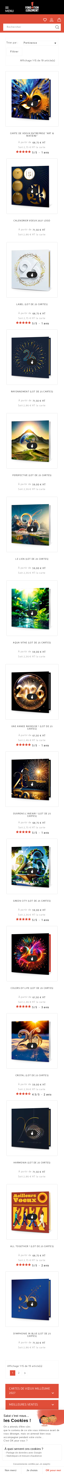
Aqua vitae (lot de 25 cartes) (32, 643)
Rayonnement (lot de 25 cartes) (32, 392)
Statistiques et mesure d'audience (24, 1456)
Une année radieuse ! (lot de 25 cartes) (32, 727)
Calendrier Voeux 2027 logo (32, 221)
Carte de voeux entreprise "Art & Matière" (32, 135)
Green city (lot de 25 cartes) (32, 901)
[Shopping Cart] (59, 19)
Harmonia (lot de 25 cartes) (32, 1163)
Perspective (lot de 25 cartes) (31, 475)
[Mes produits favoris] (45, 20)
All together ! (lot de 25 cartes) (32, 1246)
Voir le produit (32, 104)
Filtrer (14, 51)
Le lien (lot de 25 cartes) (31, 559)
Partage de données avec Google (24, 1452)
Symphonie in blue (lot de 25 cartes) (32, 1335)
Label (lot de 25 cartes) (32, 304)
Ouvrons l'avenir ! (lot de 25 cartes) (32, 815)
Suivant (25, 1373)
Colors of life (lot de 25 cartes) (32, 988)
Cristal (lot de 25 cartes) (32, 1076)
